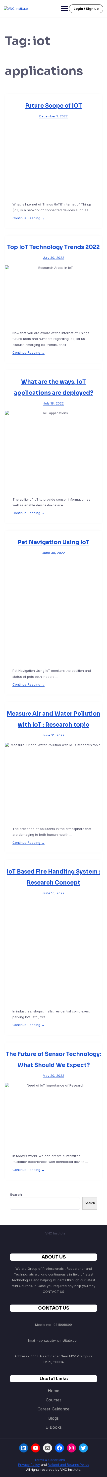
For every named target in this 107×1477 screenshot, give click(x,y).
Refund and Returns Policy (68, 1464)
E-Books (54, 1427)
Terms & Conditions (49, 1460)
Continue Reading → (28, 218)
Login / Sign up (86, 9)
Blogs (53, 1418)
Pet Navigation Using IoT (53, 542)
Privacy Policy (29, 1464)
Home (53, 1390)
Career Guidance (53, 1408)
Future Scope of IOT (53, 105)
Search (16, 1194)
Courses (53, 1399)
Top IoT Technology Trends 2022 (53, 247)
